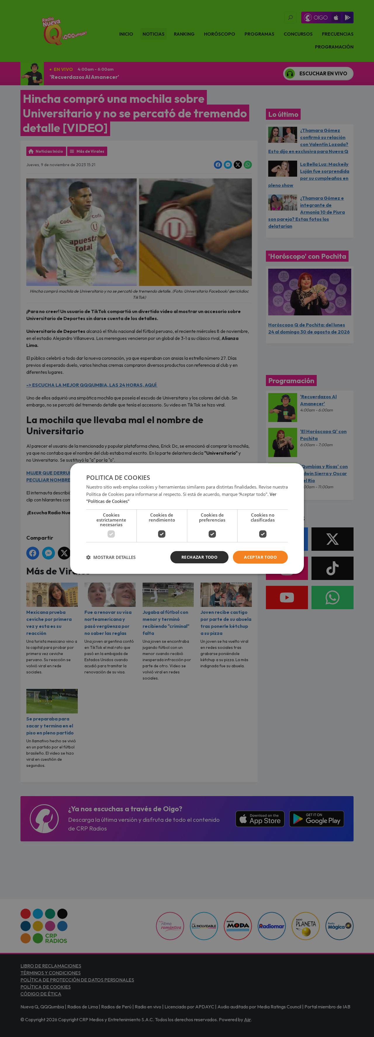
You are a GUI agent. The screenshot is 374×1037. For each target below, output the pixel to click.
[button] (111, 557)
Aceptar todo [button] (260, 557)
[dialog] (187, 518)
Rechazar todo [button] (199, 557)
